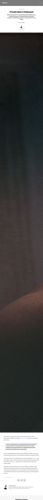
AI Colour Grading (23, 438)
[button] (40, 3)
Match (34, 458)
